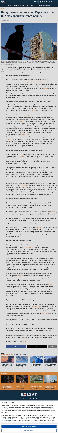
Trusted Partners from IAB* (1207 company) (33, 418)
